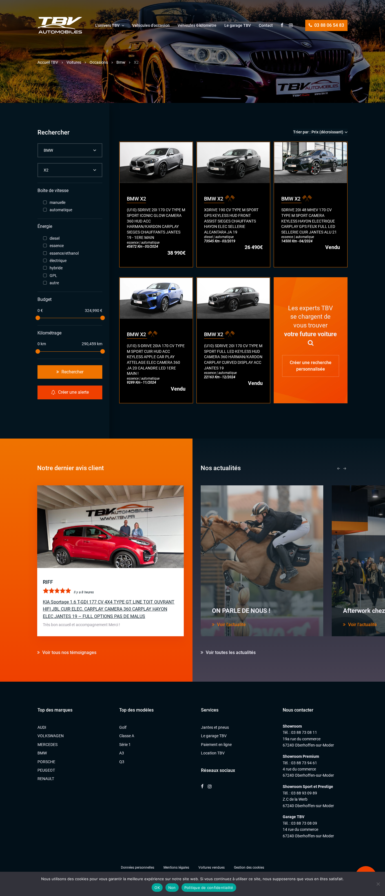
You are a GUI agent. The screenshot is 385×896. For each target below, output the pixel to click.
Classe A (126, 736)
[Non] (378, 884)
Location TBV (213, 753)
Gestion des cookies (249, 867)
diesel (54, 238)
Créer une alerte (73, 392)
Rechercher (71, 372)
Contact (266, 25)
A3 (121, 753)
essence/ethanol (64, 253)
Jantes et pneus (215, 727)
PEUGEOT (46, 770)
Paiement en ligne (216, 744)
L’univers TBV (107, 25)
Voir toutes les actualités (230, 652)
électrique (58, 260)
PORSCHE (46, 761)
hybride (56, 268)
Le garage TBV (237, 25)
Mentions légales (176, 867)
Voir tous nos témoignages (68, 652)
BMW (42, 753)
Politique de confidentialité (208, 887)
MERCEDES (47, 744)
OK (157, 887)
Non (172, 887)
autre (54, 283)
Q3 (121, 761)
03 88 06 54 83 (328, 25)
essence (57, 245)
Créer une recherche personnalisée (310, 365)
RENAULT (45, 778)
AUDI (41, 727)
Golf (123, 727)
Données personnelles (137, 867)
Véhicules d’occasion (151, 25)
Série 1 (125, 744)
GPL (53, 275)
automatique (61, 210)
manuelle (57, 202)
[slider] (37, 317)
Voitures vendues (211, 867)
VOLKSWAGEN (50, 736)
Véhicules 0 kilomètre (197, 25)
